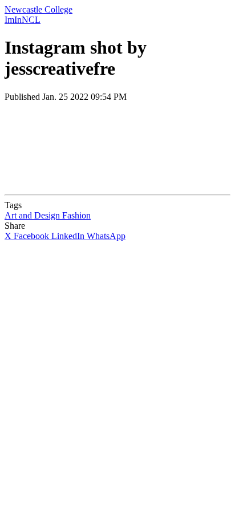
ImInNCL (22, 20)
